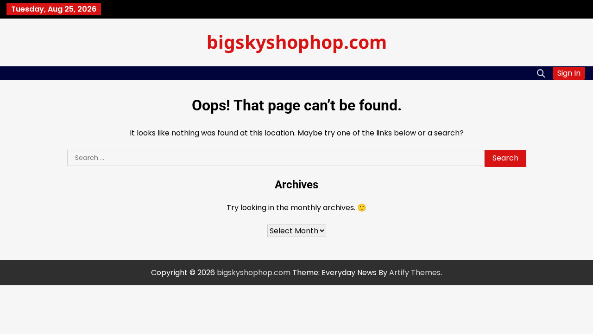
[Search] (541, 73)
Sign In (568, 73)
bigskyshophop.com (297, 41)
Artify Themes (415, 272)
